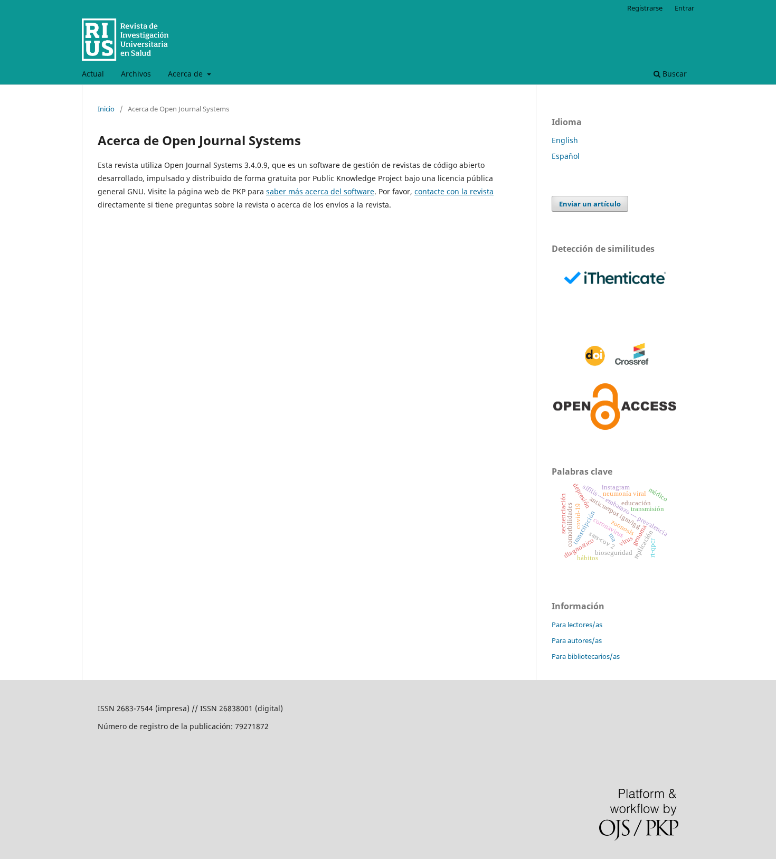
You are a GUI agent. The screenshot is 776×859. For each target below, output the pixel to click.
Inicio (106, 109)
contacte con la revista (454, 191)
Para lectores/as (577, 624)
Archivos (136, 74)
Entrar (684, 8)
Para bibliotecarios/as (586, 656)
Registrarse (645, 8)
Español (566, 156)
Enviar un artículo (590, 204)
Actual (93, 74)
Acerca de (186, 74)
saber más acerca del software (320, 191)
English (565, 140)
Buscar (673, 74)
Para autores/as (577, 640)
